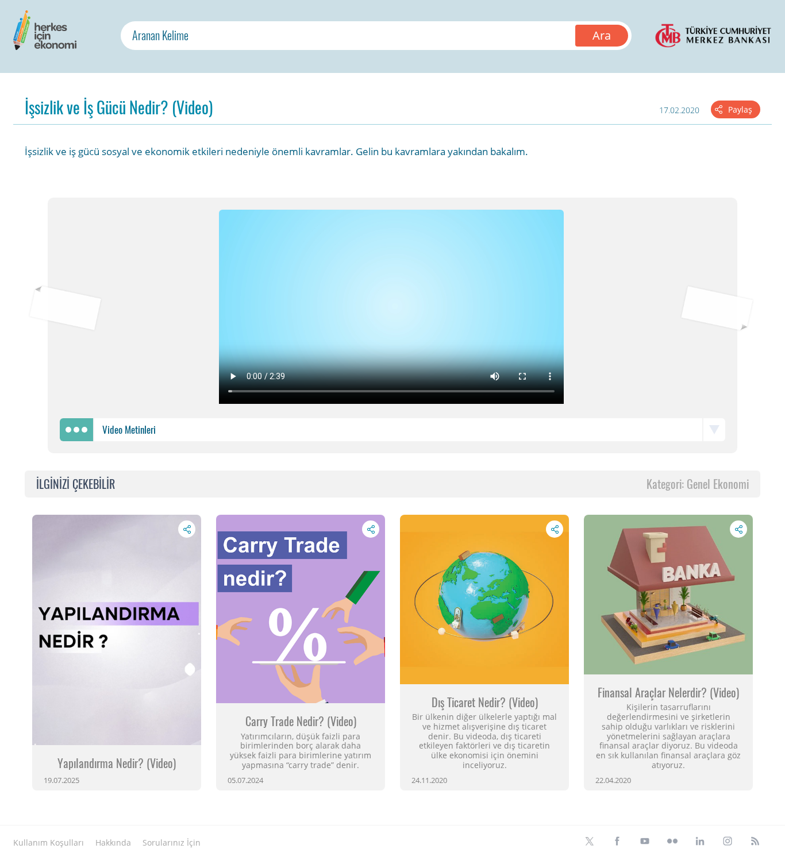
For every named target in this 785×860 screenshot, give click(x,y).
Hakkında (113, 842)
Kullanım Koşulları (48, 842)
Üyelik (223, 842)
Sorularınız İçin (172, 842)
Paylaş (740, 109)
